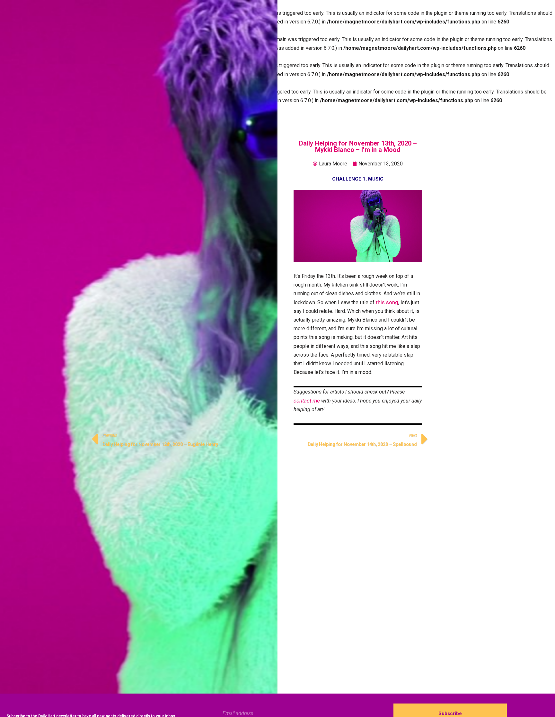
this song (387, 302)
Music (375, 179)
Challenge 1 (349, 179)
